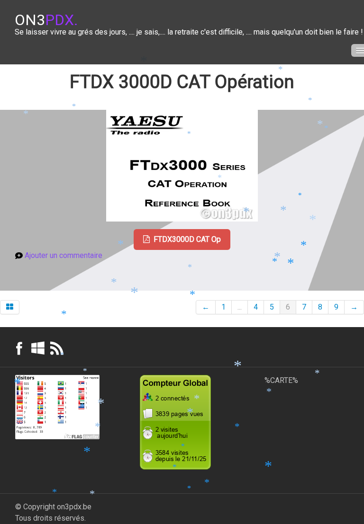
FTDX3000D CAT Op (187, 239)
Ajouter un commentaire (63, 255)
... (239, 306)
